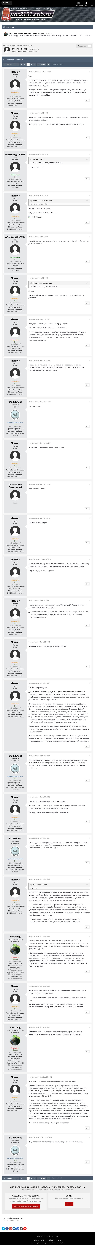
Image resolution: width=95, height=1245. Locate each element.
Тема (43, 1240)
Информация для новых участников (26, 33)
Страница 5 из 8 (57, 64)
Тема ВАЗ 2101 (45, 1236)
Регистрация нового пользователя (26, 1206)
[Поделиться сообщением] (89, 72)
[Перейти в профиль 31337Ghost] (15, 414)
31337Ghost (15, 401)
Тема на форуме (16, 970)
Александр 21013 (15, 154)
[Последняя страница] (48, 64)
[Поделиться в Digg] (14, 1228)
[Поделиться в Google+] (10, 1228)
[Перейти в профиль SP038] (6, 34)
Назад (9, 64)
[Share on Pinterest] (25, 1228)
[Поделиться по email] (21, 1228)
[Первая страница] (4, 64)
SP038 (55, 1236)
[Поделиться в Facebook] (7, 1228)
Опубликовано (39, 72)
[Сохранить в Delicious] (17, 1228)
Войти (69, 1204)
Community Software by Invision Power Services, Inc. (47, 1243)
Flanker (25, 51)
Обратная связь (55, 1240)
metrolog (15, 936)
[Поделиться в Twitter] (3, 1228)
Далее (43, 64)
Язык (36, 1240)
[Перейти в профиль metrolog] (15, 949)
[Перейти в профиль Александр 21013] (15, 167)
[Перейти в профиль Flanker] (7, 50)
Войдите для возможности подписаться (19, 45)
